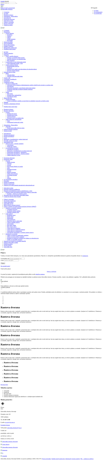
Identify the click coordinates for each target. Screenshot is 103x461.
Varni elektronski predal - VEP (15, 63)
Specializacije (7, 17)
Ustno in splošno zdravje (13, 222)
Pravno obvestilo (46, 458)
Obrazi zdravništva (8, 202)
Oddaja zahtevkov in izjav (13, 155)
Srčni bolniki (10, 224)
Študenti (6, 102)
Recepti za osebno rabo (11, 83)
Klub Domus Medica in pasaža (15, 166)
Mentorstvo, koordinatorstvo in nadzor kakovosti (19, 151)
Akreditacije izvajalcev (13, 149)
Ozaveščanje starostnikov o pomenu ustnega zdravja (20, 232)
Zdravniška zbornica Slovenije (10, 441)
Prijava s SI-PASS (51, 271)
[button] (3, 384)
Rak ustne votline (11, 225)
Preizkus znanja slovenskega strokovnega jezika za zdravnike (21, 192)
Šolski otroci (10, 216)
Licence (8, 112)
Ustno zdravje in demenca (13, 228)
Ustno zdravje (9, 213)
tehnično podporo (40, 274)
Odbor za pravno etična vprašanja (15, 237)
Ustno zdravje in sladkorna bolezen (16, 229)
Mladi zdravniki (8, 98)
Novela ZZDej (7, 245)
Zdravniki (8, 126)
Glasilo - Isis (7, 78)
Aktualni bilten (11, 75)
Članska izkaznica (8, 53)
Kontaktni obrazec (5, 425)
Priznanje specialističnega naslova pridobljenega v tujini (18, 191)
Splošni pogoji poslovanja (58, 458)
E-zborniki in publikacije (10, 79)
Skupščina (9, 34)
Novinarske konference (10, 200)
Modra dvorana (11, 162)
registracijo (85, 255)
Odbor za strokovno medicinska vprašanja (17, 235)
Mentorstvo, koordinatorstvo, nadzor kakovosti (16, 139)
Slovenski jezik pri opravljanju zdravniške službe (16, 195)
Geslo (2, 260)
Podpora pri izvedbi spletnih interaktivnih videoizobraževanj (19, 185)
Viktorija (9, 163)
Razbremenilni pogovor (13, 66)
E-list (6, 8)
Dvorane (8, 160)
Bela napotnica (11, 60)
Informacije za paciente (11, 234)
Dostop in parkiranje (9, 182)
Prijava (2, 4)
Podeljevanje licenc (12, 113)
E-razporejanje (11, 8)
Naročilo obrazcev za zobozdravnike (16, 59)
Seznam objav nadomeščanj (14, 95)
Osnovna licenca (11, 116)
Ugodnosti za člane (9, 82)
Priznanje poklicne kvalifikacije (12, 189)
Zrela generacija (11, 219)
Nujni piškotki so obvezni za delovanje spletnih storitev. (15, 286)
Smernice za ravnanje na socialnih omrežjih (15, 241)
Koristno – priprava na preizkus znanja (17, 193)
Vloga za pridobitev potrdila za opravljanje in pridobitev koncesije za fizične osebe (28, 101)
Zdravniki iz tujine (8, 20)
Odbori (9, 37)
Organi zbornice (10, 33)
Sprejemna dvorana (12, 175)
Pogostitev (6, 181)
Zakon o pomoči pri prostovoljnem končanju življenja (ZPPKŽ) (20, 206)
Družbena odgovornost (10, 49)
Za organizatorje (98, 12)
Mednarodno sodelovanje (10, 47)
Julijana (9, 178)
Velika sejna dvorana (12, 173)
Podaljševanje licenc (12, 115)
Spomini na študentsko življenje (12, 103)
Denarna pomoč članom (13, 70)
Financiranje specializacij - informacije (17, 152)
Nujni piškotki (4, 281)
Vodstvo (9, 36)
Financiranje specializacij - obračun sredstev (18, 153)
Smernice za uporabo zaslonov (13, 208)
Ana (8, 176)
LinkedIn (4, 456)
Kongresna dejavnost (9, 19)
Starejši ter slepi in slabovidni (14, 221)
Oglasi (7, 92)
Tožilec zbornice (11, 39)
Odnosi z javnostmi (9, 22)
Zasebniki (9, 90)
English (3, 1)
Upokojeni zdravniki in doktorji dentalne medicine (20, 89)
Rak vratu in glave (11, 226)
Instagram (4, 450)
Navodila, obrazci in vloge (10, 140)
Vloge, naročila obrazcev (12, 56)
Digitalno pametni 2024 (13, 212)
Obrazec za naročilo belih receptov (16, 57)
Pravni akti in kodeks (9, 45)
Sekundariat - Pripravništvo (11, 16)
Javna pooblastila (8, 43)
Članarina (6, 54)
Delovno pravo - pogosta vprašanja (14, 143)
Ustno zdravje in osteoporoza (14, 231)
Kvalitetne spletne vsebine (13, 211)
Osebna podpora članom (12, 65)
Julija (8, 168)
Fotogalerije (7, 80)
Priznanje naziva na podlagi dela (15, 118)
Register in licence (8, 15)
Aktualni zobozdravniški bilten (15, 76)
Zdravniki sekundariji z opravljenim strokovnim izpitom (21, 88)
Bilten (7, 73)
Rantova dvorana (11, 172)
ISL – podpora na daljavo (87, 458)
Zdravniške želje (8, 247)
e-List (5, 138)
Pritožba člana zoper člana (10, 106)
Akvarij (9, 165)
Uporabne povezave (12, 209)
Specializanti (10, 86)
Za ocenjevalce (98, 13)
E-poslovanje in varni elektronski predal (16, 62)
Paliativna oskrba (8, 25)
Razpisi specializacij (9, 136)
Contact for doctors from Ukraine (12, 196)
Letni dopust (10, 145)
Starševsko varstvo (12, 146)
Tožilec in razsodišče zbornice (14, 239)
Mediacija (9, 67)
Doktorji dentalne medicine (11, 129)
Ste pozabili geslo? (5, 266)
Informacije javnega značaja (72, 458)
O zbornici (6, 12)
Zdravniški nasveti (8, 203)
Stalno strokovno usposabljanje (13, 119)
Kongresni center (8, 159)
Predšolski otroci (11, 215)
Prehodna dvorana (11, 169)
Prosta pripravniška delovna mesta (15, 128)
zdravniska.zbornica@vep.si (14, 428)
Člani (8, 121)
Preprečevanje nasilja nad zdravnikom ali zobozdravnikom (22, 69)
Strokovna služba (8, 42)
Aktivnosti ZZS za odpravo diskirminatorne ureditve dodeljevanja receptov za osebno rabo (30, 85)
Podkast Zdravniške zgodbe (11, 242)
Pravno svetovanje (8, 23)
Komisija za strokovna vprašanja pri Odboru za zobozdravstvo (23, 238)
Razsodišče (10, 40)
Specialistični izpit (8, 142)
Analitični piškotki (5, 287)
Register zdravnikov (9, 111)
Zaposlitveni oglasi (12, 96)
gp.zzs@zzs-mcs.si (10, 422)
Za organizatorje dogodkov (11, 179)
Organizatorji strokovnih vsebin (15, 122)
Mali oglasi (10, 93)
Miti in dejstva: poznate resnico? (12, 205)
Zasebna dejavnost (10, 99)
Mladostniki (10, 218)
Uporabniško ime (5, 258)
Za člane (96, 10)
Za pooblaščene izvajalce (12, 148)
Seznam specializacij (9, 135)
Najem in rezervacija (9, 184)
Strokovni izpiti (8, 131)
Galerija (9, 171)
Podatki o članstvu (8, 46)
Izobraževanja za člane (9, 72)
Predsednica (7, 32)
